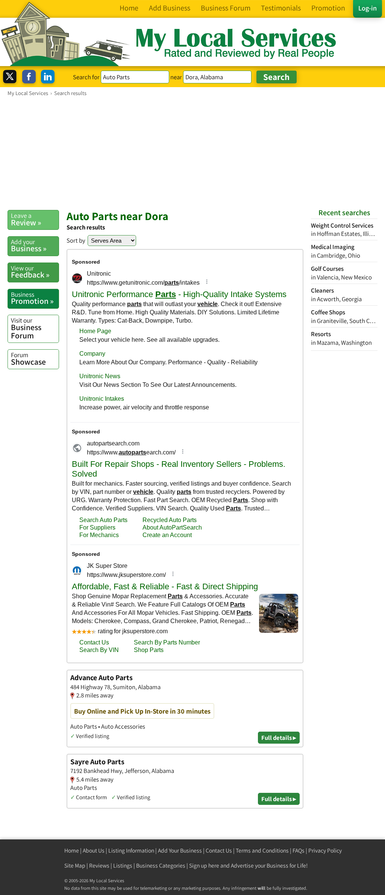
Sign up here (204, 865)
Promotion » (32, 298)
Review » (26, 219)
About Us (94, 850)
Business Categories (160, 865)
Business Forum (26, 328)
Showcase (28, 358)
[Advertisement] (192, 152)
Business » (29, 245)
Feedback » (30, 272)
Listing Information (131, 850)
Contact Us (219, 850)
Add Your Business (180, 850)
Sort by (76, 240)
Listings (122, 865)
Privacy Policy (325, 850)
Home (71, 850)
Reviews (99, 865)
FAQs (299, 850)
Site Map (74, 865)
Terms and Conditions (262, 850)
